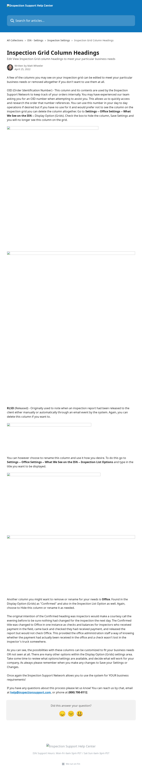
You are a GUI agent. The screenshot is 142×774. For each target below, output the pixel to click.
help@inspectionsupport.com (30, 692)
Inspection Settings (58, 40)
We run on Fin (73, 763)
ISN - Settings (35, 40)
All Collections (15, 40)
